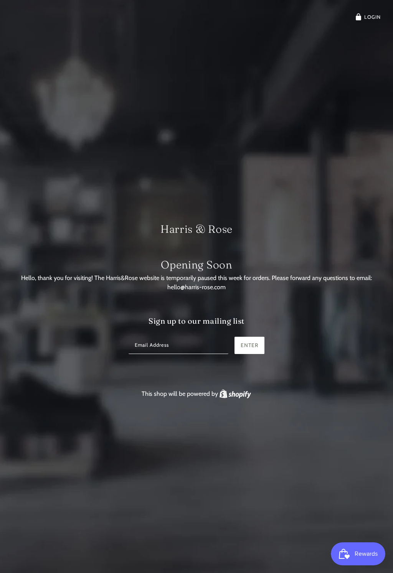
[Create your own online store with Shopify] (235, 393)
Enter (249, 345)
